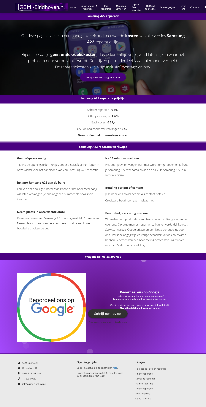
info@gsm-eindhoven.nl (34, 383)
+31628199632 (29, 378)
